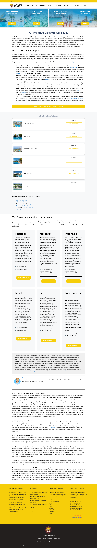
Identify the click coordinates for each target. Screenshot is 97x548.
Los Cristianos (29, 208)
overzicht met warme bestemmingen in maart (68, 62)
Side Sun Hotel (20, 202)
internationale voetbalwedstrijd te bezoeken (31, 371)
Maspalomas (74, 98)
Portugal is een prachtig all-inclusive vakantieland (23, 238)
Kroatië (51, 513)
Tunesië (52, 515)
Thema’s (50, 5)
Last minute (58, 5)
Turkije (51, 500)
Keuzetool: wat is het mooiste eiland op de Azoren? (38, 501)
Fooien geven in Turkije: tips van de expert (38, 511)
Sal (70, 68)
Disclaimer (49, 539)
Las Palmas (80, 98)
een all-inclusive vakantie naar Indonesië (73, 264)
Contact (39, 539)
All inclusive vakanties (47, 535)
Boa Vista (74, 68)
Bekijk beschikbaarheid (74, 124)
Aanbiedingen (68, 5)
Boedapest (52, 428)
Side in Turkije (43, 297)
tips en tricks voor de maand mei (59, 371)
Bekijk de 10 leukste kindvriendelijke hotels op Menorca (38, 497)
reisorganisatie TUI (21, 73)
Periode (77, 5)
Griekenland (52, 510)
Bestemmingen (40, 5)
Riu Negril (18, 210)
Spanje (51, 503)
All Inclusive (30, 5)
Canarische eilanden (54, 501)
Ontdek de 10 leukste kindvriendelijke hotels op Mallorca (38, 493)
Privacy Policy (57, 539)
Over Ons (44, 539)
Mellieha (23, 93)
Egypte (51, 508)
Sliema (77, 91)
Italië (51, 507)
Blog (85, 5)
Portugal (52, 505)
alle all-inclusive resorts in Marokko (48, 264)
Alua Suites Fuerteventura (22, 206)
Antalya (29, 204)
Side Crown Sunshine (21, 200)
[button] (48, 106)
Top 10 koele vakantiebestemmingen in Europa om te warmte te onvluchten (38, 506)
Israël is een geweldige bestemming (23, 297)
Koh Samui (47, 79)
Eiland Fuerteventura (69, 300)
